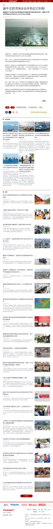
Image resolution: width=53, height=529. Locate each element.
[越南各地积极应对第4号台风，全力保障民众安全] (42, 288)
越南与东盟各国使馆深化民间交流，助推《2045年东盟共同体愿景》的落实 (18, 364)
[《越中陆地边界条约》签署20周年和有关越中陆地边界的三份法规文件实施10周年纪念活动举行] (26, 158)
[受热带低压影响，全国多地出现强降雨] (42, 352)
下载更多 (26, 496)
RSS (39, 509)
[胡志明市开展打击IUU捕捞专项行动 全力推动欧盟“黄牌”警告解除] (42, 457)
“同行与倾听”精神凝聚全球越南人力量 (15, 378)
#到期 (40, 107)
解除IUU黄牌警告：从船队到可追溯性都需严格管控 (18, 256)
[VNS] (8, 504)
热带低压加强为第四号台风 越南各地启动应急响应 (18, 300)
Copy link (16, 112)
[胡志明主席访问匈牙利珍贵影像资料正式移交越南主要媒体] (42, 321)
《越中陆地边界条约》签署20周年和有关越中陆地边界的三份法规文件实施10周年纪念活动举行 (26, 168)
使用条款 (34, 509)
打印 (13, 112)
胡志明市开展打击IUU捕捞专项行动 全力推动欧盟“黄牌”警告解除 (18, 454)
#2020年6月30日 (33, 107)
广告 (39, 511)
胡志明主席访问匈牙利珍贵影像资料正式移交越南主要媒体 (18, 318)
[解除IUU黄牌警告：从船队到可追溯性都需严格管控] (42, 259)
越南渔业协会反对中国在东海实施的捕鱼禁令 (42, 135)
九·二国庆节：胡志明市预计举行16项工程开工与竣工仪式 (18, 240)
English (30, 1)
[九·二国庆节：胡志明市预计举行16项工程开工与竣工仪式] (42, 243)
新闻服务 (35, 511)
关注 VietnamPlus (35, 112)
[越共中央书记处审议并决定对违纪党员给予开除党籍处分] (42, 396)
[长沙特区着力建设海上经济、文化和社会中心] (42, 410)
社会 (4, 5)
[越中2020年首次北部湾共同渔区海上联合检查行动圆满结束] (26, 126)
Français (34, 1)
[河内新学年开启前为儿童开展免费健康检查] (42, 443)
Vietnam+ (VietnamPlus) (13, 1)
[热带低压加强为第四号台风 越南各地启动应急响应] (42, 303)
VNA (49, 509)
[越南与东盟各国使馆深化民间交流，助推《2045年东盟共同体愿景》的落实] (42, 367)
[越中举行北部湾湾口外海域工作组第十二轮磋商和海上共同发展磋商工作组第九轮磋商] (10, 126)
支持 (42, 509)
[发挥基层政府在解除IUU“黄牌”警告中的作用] (42, 229)
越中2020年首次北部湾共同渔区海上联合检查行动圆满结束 (26, 135)
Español (39, 1)
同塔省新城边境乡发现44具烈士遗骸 (14, 468)
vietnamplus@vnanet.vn (35, 521)
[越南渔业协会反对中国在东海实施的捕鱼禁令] (42, 126)
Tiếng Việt (25, 1)
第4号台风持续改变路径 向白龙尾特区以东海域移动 (17, 196)
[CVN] (17, 504)
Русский (46, 1)
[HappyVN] (44, 504)
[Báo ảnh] (35, 504)
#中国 (12, 107)
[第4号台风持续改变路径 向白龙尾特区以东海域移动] (42, 199)
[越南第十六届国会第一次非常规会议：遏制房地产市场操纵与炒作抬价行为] (42, 274)
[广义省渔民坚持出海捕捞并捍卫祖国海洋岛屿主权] (10, 158)
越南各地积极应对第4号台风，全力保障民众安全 (17, 285)
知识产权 (29, 509)
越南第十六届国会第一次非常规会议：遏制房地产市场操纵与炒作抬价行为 (18, 271)
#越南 (7, 107)
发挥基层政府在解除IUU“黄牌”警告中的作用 (17, 224)
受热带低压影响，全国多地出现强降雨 (15, 348)
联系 (43, 511)
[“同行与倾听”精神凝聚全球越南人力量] (42, 382)
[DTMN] (26, 504)
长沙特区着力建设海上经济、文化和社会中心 (17, 406)
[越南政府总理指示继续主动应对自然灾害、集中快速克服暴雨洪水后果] (42, 338)
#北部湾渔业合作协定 (21, 107)
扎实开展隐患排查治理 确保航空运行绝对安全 (17, 482)
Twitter (10, 112)
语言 (45, 509)
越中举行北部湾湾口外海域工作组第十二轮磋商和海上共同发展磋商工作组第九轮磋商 (10, 136)
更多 (6, 192)
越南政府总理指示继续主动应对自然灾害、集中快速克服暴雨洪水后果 (18, 335)
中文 (42, 1)
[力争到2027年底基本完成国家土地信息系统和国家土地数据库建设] (42, 425)
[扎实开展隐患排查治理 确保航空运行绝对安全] (42, 487)
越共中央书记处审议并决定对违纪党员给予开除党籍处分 (18, 393)
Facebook (6, 112)
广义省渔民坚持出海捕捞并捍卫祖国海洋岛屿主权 (10, 166)
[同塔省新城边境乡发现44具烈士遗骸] (42, 472)
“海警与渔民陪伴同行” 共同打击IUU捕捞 (16, 210)
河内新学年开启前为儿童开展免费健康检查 (16, 439)
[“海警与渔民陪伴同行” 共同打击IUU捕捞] (42, 214)
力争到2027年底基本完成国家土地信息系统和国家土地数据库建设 (18, 422)
